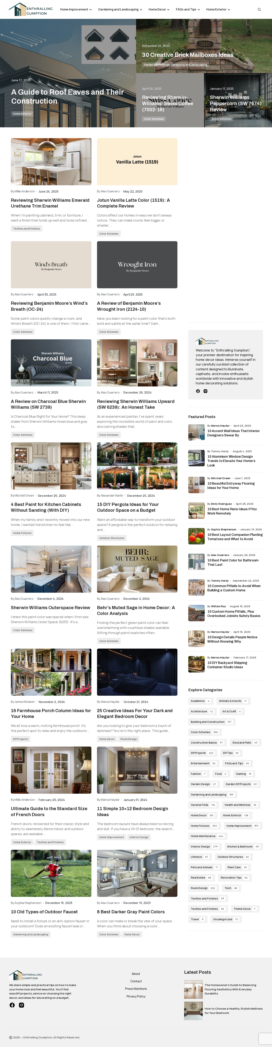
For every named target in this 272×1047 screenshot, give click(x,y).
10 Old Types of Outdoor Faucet (44, 911)
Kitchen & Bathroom (243, 846)
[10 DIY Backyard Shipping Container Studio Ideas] (196, 664)
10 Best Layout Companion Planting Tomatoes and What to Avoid (235, 537)
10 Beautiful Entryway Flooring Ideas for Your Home (231, 486)
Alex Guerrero (220, 555)
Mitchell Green (220, 478)
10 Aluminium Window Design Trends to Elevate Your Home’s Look (231, 461)
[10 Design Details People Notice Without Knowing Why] (196, 638)
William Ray (218, 606)
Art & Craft (231, 711)
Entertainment (203, 763)
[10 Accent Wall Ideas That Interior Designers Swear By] (196, 432)
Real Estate (201, 877)
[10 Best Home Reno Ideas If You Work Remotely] (196, 510)
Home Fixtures (22, 533)
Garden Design (203, 784)
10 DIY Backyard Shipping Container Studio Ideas (227, 665)
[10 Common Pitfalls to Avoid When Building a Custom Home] (196, 587)
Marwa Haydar (220, 425)
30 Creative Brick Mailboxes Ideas (187, 55)
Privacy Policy (136, 996)
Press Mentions (136, 989)
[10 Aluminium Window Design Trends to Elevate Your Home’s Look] (196, 458)
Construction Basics (207, 742)
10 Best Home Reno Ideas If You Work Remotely (232, 511)
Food (220, 774)
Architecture (202, 711)
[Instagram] (205, 390)
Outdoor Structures (111, 538)
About (136, 974)
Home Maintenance (207, 836)
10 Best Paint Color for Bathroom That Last (233, 562)
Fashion (198, 774)
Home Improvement (111, 837)
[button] (259, 9)
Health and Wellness (240, 805)
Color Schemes (154, 119)
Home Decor (107, 739)
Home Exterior (22, 113)
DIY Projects (20, 739)
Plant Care (237, 867)
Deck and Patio (245, 742)
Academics (200, 701)
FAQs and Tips (237, 763)
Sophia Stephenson (223, 529)
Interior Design (139, 837)
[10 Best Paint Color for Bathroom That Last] (196, 562)
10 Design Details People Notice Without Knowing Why (232, 639)
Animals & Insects (233, 701)
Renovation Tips (234, 877)
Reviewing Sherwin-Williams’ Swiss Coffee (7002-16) (167, 103)
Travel (197, 919)
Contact (136, 981)
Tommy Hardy (220, 580)
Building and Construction (211, 722)
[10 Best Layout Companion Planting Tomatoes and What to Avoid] (196, 536)
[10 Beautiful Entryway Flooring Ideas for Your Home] (196, 485)
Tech (231, 888)
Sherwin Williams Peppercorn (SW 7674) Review (236, 103)
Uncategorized (225, 919)
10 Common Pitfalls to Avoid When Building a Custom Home (234, 588)
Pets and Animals (204, 867)
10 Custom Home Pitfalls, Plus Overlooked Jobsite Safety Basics (233, 614)
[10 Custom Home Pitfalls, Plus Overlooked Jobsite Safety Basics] (196, 613)
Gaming (243, 774)
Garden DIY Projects (157, 64)
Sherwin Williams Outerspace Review (50, 607)
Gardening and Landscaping (189, 64)
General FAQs (203, 805)
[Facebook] (198, 390)
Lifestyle (199, 857)
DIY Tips (231, 753)
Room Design (128, 739)
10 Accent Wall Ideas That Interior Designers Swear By (233, 433)
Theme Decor (244, 909)
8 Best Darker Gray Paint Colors (131, 911)
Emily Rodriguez (221, 504)
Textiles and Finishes (26, 228)
